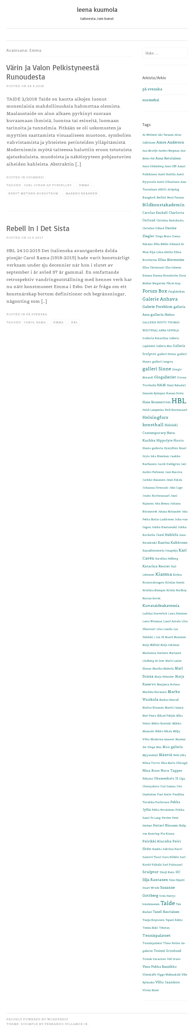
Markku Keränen (82, 193)
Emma (84, 185)
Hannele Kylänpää (153, 393)
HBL (74, 322)
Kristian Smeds (174, 582)
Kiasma (163, 574)
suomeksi (35, 177)
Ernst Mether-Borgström (33, 193)
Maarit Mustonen (175, 637)
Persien (166, 817)
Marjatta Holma (168, 684)
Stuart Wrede (150, 887)
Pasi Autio (164, 794)
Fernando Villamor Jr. (66, 1024)
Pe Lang (155, 817)
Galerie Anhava (160, 299)
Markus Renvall (169, 699)
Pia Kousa (167, 833)
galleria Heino (162, 314)
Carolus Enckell (155, 213)
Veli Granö (173, 959)
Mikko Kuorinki (161, 723)
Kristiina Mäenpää (153, 590)
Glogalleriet (165, 377)
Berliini (161, 197)
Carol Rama (35, 322)
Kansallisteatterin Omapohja (160, 550)
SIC (178, 872)
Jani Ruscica (173, 472)
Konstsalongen (153, 582)
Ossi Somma (168, 786)
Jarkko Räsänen (153, 479)
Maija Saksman (169, 645)
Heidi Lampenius (153, 409)
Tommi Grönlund (167, 951)
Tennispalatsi (152, 943)
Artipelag (173, 189)
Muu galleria (172, 747)
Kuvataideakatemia (160, 605)
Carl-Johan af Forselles (48, 185)
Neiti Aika (179, 755)
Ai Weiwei (149, 134)
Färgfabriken (176, 291)
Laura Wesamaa (152, 621)
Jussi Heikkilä (167, 535)
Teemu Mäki (150, 927)
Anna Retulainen (168, 158)
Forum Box (154, 291)
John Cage (175, 487)
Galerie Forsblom (157, 306)
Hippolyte (164, 440)
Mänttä (165, 755)
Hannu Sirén (175, 393)
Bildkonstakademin (163, 204)
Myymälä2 (150, 755)
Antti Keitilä (167, 174)
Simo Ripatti (177, 880)
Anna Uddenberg (153, 166)
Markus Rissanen (153, 707)
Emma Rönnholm (165, 275)
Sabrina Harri (172, 849)
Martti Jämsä (174, 707)
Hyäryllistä (171, 448)
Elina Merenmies (171, 260)
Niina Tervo (151, 763)
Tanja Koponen (153, 920)
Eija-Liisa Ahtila (161, 252)
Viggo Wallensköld (169, 974)
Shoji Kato (167, 872)
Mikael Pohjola (166, 715)
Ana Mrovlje (150, 150)
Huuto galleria (152, 448)
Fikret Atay (173, 283)
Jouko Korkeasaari (156, 495)
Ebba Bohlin (161, 244)
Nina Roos (151, 770)
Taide (167, 903)
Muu (158, 747)
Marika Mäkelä (163, 668)
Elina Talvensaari (153, 267)
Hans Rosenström (156, 402)
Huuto (178, 440)
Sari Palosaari (172, 864)
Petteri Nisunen (165, 825)
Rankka (157, 849)
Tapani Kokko (174, 920)
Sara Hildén (170, 857)
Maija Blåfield (150, 645)
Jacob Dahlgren (169, 464)
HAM (161, 385)
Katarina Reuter (156, 566)
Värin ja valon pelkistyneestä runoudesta (52, 72)
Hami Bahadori (176, 385)
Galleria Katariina (155, 338)
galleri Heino (166, 354)
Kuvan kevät (151, 598)
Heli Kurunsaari (176, 409)
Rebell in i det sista (37, 228)
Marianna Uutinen (155, 653)
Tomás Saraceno (154, 959)
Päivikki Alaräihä (157, 841)
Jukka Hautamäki (164, 527)
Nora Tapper (171, 770)
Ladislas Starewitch (154, 613)
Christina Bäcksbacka (170, 220)
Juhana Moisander (169, 511)
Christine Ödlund (153, 228)
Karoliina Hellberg (166, 558)
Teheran (164, 927)
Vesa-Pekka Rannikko (159, 967)
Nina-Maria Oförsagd (174, 763)
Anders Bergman (169, 150)
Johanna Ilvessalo (155, 487)
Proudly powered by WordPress (37, 1019)
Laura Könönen (177, 613)
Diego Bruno (163, 236)
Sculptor (150, 871)
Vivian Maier (150, 990)
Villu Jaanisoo (167, 982)
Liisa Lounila (164, 629)
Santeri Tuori (151, 857)
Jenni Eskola (174, 479)
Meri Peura (149, 715)
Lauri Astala (172, 621)
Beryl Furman (175, 197)
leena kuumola (97, 9)
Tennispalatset (156, 935)
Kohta (177, 574)
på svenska (36, 314)
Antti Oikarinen (168, 182)
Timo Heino (171, 943)
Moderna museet (162, 739)
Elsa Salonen (173, 267)
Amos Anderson (170, 142)
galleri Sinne (156, 369)
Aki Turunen (166, 134)
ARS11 (162, 189)
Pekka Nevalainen (163, 809)
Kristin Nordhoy (176, 590)
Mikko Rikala (163, 731)
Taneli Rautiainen (166, 912)
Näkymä (147, 778)
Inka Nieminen (159, 456)
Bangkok (149, 197)
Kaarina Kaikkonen (172, 543)
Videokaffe (149, 974)
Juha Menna (161, 503)
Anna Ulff (170, 166)
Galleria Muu (164, 346)
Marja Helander (164, 676)
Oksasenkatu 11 (166, 778)
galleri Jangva (162, 361)
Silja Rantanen (155, 879)
